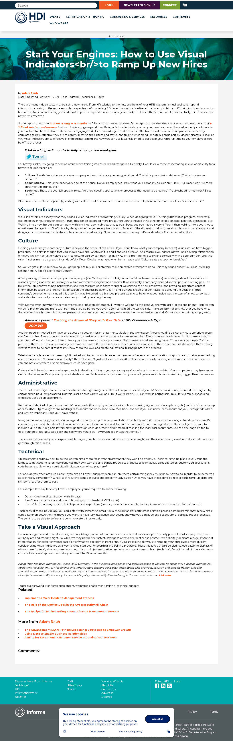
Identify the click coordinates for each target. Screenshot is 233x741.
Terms (214, 711)
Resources (158, 16)
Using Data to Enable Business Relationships (56, 633)
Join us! (36, 325)
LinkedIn (165, 575)
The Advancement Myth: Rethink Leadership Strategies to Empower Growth (78, 630)
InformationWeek (26, 693)
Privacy (192, 711)
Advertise (107, 693)
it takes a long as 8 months (69, 123)
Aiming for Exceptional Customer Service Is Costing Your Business (71, 637)
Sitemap (106, 696)
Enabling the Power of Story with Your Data (87, 320)
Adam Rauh (30, 93)
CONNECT (170, 5)
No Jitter (20, 696)
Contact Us (108, 689)
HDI (17, 689)
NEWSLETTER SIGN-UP (139, 5)
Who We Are (59, 23)
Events (55, 16)
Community (181, 16)
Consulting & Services (127, 16)
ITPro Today (74, 685)
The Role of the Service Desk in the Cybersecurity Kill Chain (66, 604)
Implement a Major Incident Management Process (59, 598)
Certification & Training (85, 16)
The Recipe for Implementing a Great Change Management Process (72, 611)
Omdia (71, 689)
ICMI (70, 681)
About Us (107, 685)
